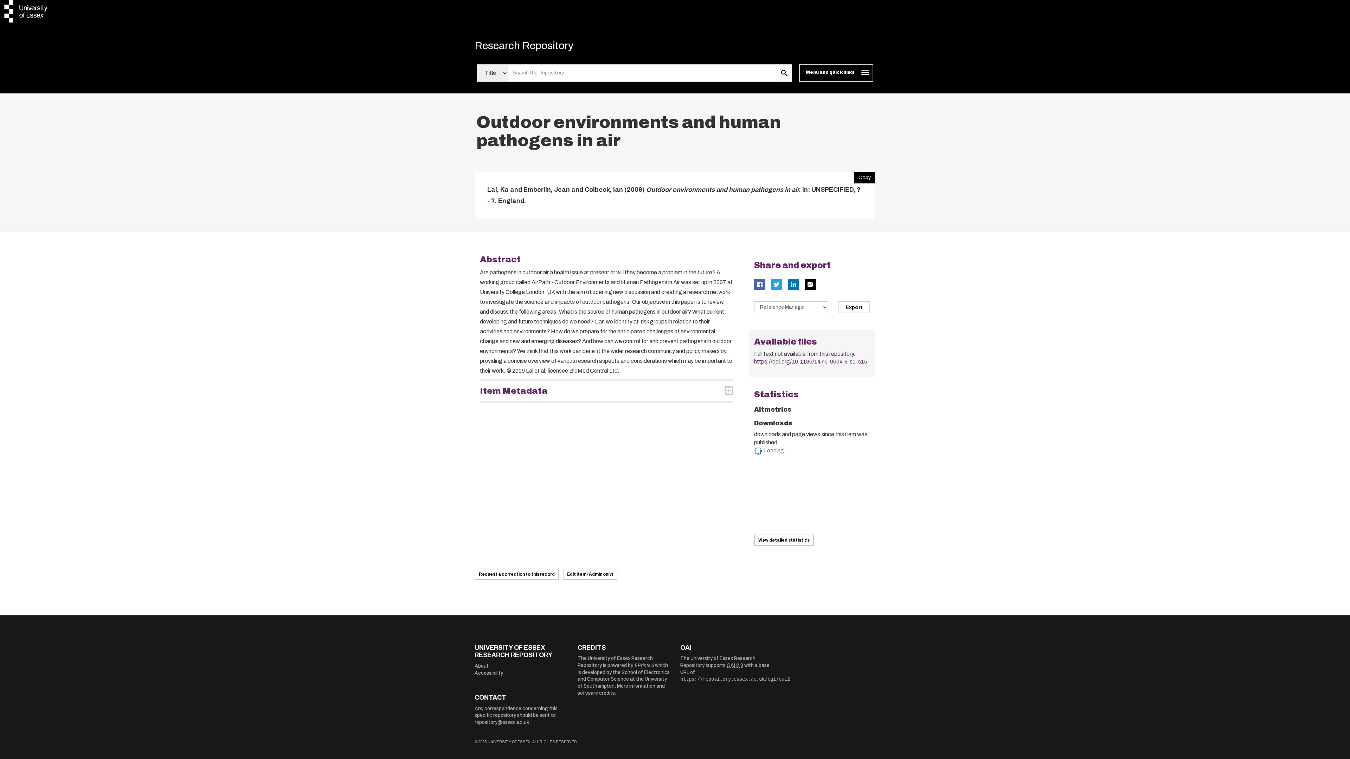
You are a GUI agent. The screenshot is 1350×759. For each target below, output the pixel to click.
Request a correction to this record (517, 574)
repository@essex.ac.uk (502, 722)
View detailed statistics (784, 540)
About (482, 666)
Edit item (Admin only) (590, 574)
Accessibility (489, 673)
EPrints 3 (644, 665)
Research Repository (524, 45)
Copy (862, 176)
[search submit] (784, 73)
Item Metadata (514, 390)
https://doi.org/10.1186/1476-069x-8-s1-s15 (810, 362)
